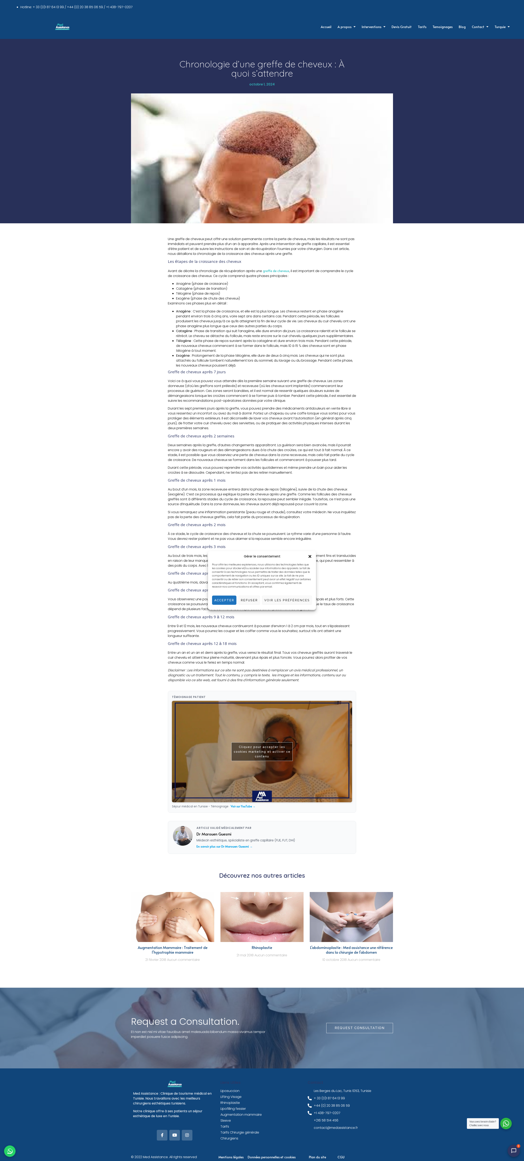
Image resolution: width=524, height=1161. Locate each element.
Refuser (249, 600)
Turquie (500, 26)
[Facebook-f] (162, 1135)
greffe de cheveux (276, 270)
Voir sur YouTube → (243, 806)
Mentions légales (231, 1157)
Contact (478, 26)
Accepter (224, 600)
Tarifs (422, 26)
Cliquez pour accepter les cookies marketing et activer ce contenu (262, 751)
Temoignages (443, 26)
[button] (310, 556)
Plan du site (317, 1157)
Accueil (326, 26)
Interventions (371, 26)
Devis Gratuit (402, 26)
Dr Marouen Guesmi (213, 833)
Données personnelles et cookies (272, 1157)
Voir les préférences (287, 600)
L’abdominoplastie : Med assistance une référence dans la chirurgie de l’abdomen (351, 950)
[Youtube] (174, 1135)
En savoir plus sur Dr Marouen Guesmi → (224, 846)
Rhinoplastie (262, 947)
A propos (344, 26)
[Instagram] (187, 1135)
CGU (341, 1157)
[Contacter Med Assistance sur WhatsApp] (10, 1151)
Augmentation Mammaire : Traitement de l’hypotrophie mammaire (173, 950)
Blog (462, 26)
